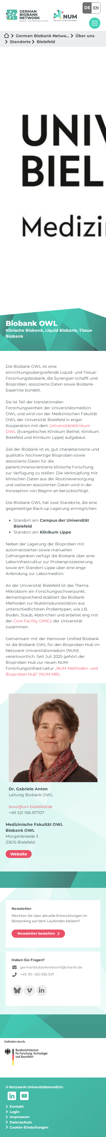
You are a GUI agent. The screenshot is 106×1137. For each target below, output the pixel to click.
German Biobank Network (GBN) (43, 35)
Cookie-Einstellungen (29, 1127)
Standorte (20, 41)
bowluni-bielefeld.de (30, 806)
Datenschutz (21, 1122)
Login (15, 1112)
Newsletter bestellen (36, 933)
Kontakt (17, 1106)
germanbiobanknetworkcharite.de (51, 967)
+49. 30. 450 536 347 (37, 974)
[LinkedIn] (12, 1096)
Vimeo (29, 990)
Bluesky (17, 990)
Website (18, 854)
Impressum (20, 1117)
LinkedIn (41, 990)
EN (96, 7)
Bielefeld (46, 41)
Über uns (84, 35)
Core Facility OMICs (32, 620)
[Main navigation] (94, 23)
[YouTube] (24, 1096)
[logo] (27, 16)
